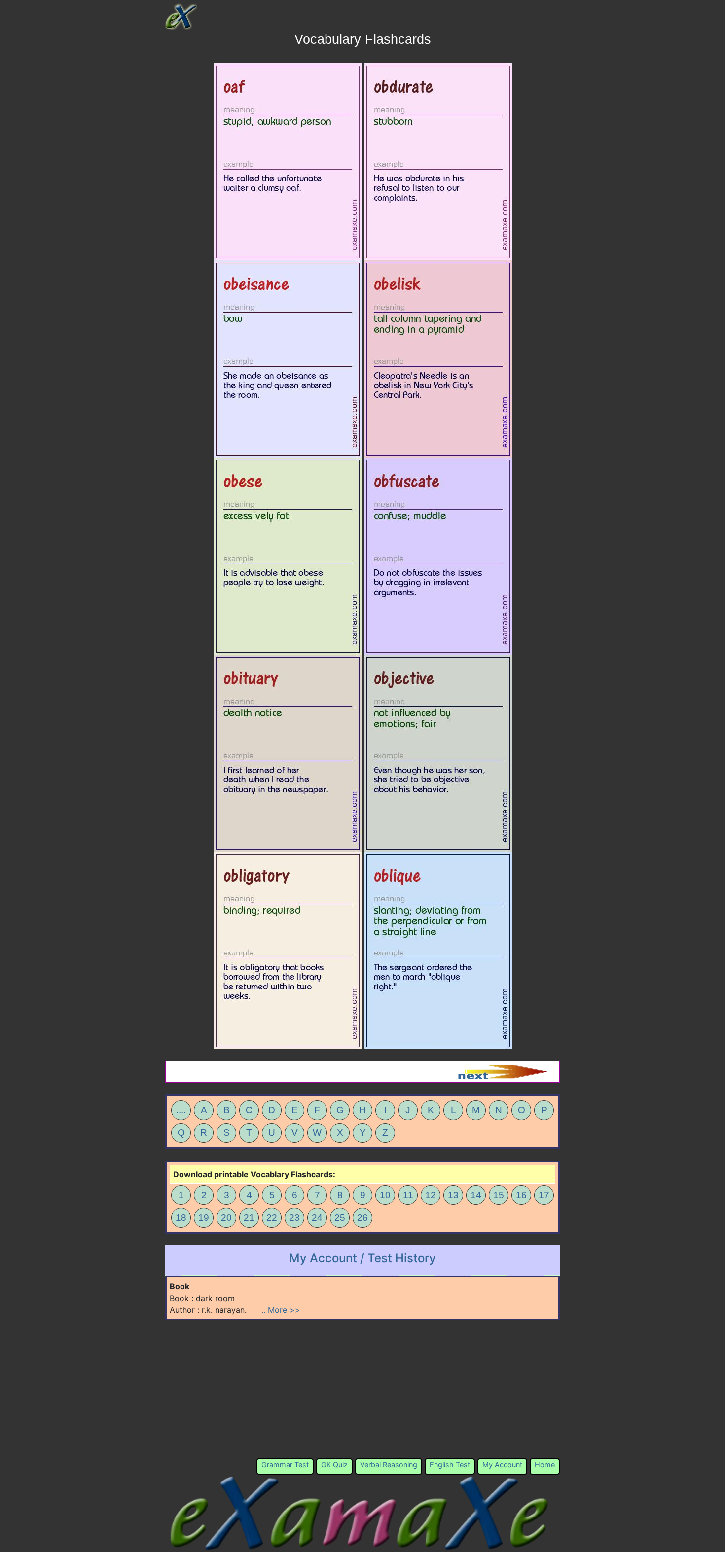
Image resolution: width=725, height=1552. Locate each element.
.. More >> (280, 1310)
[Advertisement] (362, 1389)
